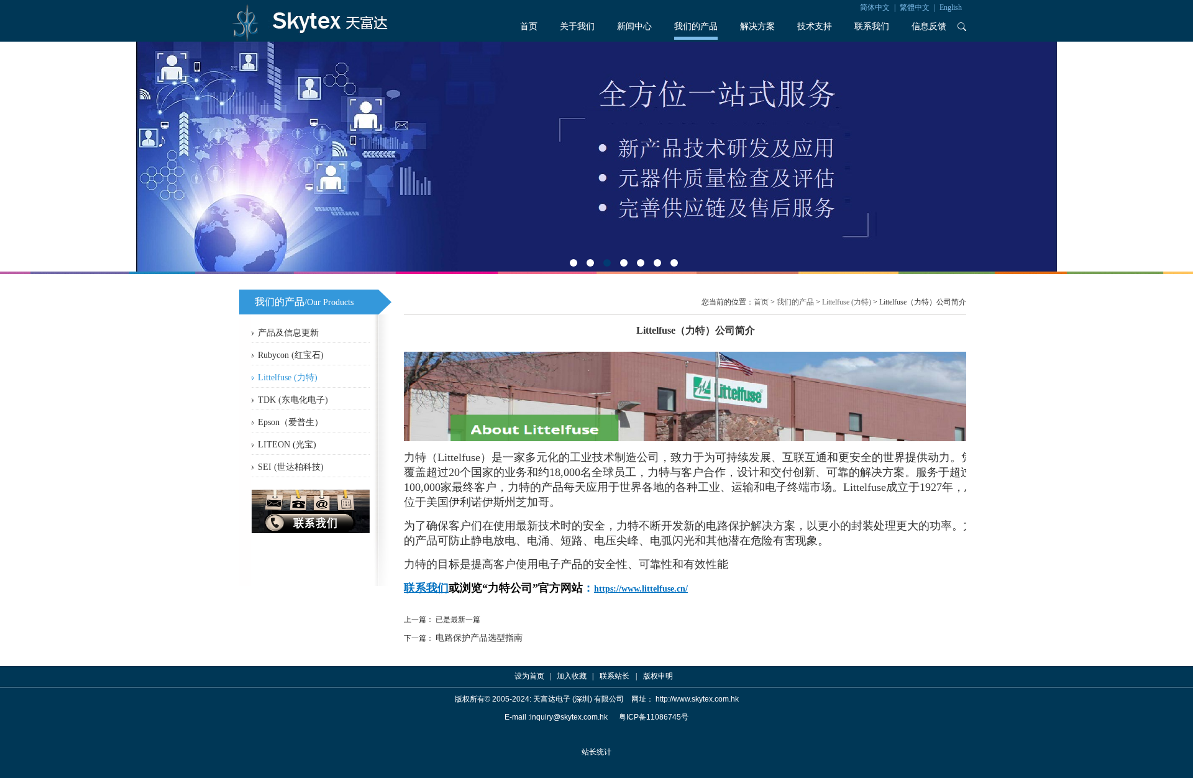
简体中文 (875, 7)
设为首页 (529, 676)
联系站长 (614, 676)
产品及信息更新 (288, 332)
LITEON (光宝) (287, 444)
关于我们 (577, 26)
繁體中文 (915, 7)
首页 (528, 26)
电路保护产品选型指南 (479, 638)
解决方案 (757, 26)
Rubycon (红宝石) (291, 355)
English (950, 7)
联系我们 (871, 26)
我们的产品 (696, 26)
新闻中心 (634, 26)
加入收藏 (572, 676)
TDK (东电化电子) (293, 400)
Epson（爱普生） (290, 422)
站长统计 (596, 752)
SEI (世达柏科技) (291, 467)
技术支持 (814, 26)
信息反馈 (929, 26)
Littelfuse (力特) (288, 377)
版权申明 (658, 676)
